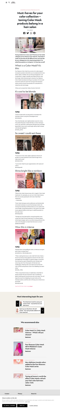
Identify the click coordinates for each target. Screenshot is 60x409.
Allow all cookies (9, 405)
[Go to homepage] (13, 2)
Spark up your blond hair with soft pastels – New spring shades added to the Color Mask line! (29, 310)
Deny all (22, 405)
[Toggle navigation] (6, 2)
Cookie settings (34, 405)
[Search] (9, 2)
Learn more (27, 401)
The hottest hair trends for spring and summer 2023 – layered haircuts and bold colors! (32, 303)
